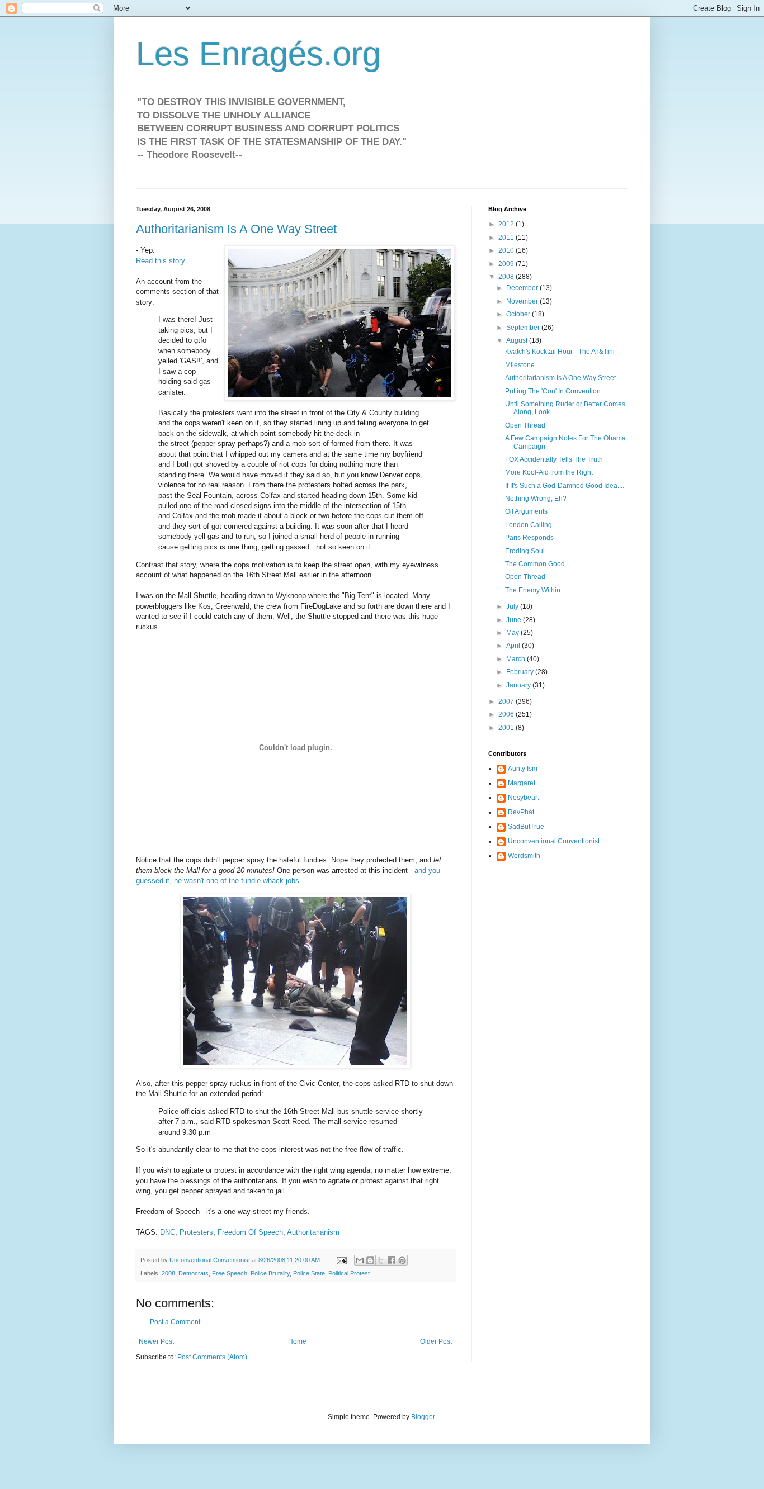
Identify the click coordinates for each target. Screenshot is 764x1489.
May (513, 633)
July (513, 606)
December (523, 288)
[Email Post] (341, 1259)
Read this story (160, 261)
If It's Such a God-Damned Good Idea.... (564, 486)
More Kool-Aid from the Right (549, 472)
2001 (507, 728)
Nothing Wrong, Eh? (536, 498)
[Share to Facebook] (391, 1260)
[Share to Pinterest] (402, 1260)
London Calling (528, 525)
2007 (507, 701)
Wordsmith (524, 856)
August (517, 340)
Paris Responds (529, 538)
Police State (309, 1273)
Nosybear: (523, 798)
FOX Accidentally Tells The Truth (554, 459)
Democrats (193, 1273)
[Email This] (359, 1260)
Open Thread (525, 425)
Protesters (196, 1232)
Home (297, 1341)
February (520, 672)
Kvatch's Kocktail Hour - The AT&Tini (560, 351)
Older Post (436, 1341)
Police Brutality (270, 1273)
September (523, 327)
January (519, 685)
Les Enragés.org (258, 54)
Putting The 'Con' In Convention (553, 391)
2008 (168, 1273)
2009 (507, 264)
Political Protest (349, 1273)
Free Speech (229, 1273)
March (516, 659)
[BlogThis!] (370, 1260)
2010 (507, 250)
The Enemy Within (532, 590)
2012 (507, 224)
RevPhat (521, 812)
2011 (507, 237)
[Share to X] (380, 1260)
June (514, 620)
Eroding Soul (525, 551)
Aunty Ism (522, 768)
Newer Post (156, 1341)
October (519, 314)
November (523, 301)
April (514, 645)
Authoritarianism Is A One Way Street (236, 229)
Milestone (520, 365)
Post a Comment (175, 1322)
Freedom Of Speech (250, 1232)
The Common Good (535, 564)
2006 (507, 714)
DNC (167, 1232)
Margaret (521, 783)
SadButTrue (526, 827)
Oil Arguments (526, 511)
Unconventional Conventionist (554, 841)
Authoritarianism (313, 1232)
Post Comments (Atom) (212, 1357)
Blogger (423, 1417)
